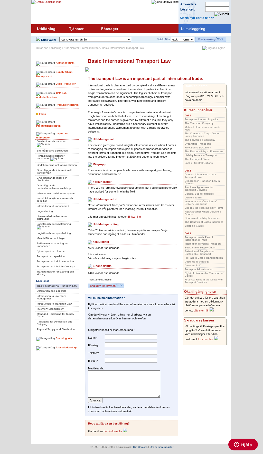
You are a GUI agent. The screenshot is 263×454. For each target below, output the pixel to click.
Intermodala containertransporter (56, 193)
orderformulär (114, 431)
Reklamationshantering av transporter (52, 244)
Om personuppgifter (161, 447)
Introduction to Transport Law (54, 303)
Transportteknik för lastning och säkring (55, 273)
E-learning (134, 216)
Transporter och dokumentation (55, 261)
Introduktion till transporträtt (53, 206)
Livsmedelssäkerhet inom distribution (52, 217)
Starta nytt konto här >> (197, 18)
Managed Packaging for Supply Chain (55, 315)
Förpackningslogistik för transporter (50, 157)
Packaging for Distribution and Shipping (54, 323)
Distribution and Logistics (51, 290)
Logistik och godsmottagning (54, 224)
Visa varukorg (207, 39)
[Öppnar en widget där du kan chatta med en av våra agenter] (243, 445)
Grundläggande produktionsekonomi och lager (54, 186)
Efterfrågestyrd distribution (52, 150)
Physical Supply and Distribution (56, 329)
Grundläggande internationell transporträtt (54, 171)
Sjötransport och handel (51, 251)
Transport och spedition (51, 256)
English (220, 47)
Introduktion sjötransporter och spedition (55, 199)
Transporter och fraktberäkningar (56, 266)
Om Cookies (140, 447)
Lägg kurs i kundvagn (102, 285)
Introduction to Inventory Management (51, 297)
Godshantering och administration (57, 165)
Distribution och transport (51, 141)
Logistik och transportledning (54, 233)
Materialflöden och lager (51, 238)
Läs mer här (202, 310)
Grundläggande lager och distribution (52, 179)
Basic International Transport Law (57, 285)
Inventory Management (50, 308)
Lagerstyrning (45, 211)
